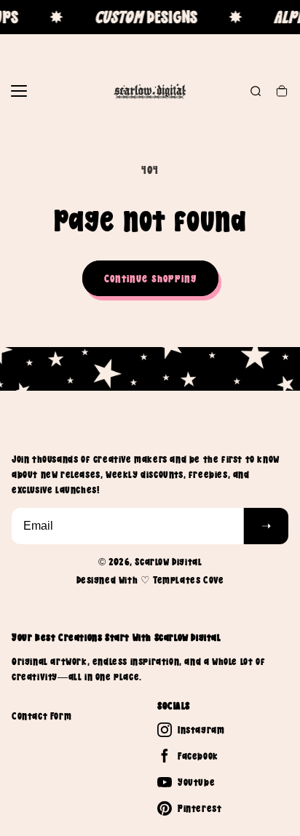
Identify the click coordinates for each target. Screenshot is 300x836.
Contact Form (41, 716)
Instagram (201, 730)
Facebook (198, 756)
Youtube (196, 782)
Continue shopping (150, 278)
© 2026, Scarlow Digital (150, 562)
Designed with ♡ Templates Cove (150, 580)
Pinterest (199, 808)
